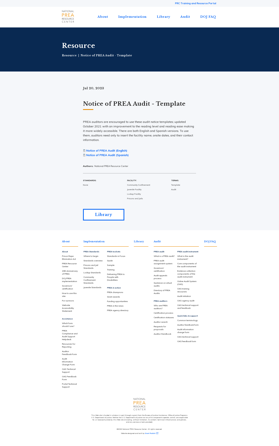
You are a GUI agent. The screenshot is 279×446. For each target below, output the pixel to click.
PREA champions (115, 292)
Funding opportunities (117, 301)
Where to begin (90, 256)
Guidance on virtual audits (163, 284)
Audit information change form (185, 330)
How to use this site (69, 294)
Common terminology (187, 320)
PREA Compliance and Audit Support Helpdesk (70, 335)
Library (163, 17)
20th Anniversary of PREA (70, 272)
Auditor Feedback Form (69, 352)
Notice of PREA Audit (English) (106, 150)
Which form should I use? (68, 324)
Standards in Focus (116, 256)
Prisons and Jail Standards (90, 266)
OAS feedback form (186, 341)
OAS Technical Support (69, 370)
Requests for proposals (160, 328)
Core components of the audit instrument (187, 265)
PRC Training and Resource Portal (195, 3)
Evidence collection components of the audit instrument (186, 274)
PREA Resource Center (69, 265)
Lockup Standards (92, 272)
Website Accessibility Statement (68, 308)
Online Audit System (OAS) (186, 282)
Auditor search (161, 322)
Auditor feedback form (188, 325)
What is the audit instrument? (185, 257)
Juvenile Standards (92, 287)
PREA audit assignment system (163, 262)
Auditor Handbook (162, 334)
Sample (110, 265)
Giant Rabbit (150, 433)
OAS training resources (183, 290)
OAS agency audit (185, 300)
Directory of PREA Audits (162, 291)
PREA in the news (115, 306)
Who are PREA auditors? (161, 307)
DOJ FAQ (208, 17)
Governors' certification (67, 287)
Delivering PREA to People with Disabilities (116, 277)
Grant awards (113, 297)
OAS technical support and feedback (187, 306)
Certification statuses (164, 317)
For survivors (68, 300)
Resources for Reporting (68, 345)
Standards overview (93, 260)
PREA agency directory (117, 310)
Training (110, 269)
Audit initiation (184, 296)
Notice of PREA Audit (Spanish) (107, 155)
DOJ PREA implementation (69, 279)
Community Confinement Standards (89, 280)
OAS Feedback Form (69, 378)
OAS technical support (187, 337)
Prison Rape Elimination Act (69, 257)
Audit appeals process (160, 277)
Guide (110, 260)
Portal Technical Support (69, 385)
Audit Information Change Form (68, 362)
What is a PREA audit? (164, 256)
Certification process (163, 313)
